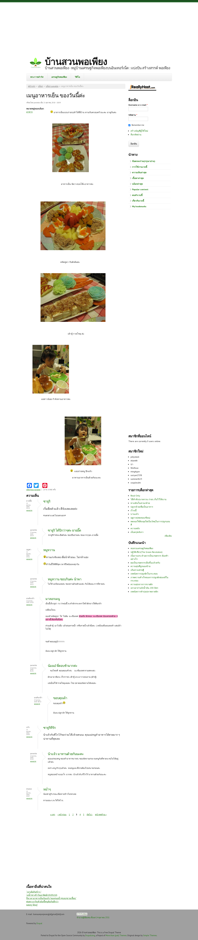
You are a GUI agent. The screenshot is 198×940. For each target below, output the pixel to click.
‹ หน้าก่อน (62, 814)
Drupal (39, 923)
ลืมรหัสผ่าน (136, 134)
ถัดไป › (90, 814)
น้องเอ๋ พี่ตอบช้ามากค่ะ (62, 666)
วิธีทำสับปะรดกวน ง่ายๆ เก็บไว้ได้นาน (148, 499)
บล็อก (40, 86)
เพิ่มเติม (168, 535)
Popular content (140, 189)
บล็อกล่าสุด (137, 183)
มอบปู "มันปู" (32, 904)
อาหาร (29, 111)
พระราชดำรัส (36, 77)
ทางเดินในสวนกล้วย (140, 503)
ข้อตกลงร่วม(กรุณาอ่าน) (143, 161)
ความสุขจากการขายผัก (142, 584)
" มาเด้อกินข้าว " (33, 891)
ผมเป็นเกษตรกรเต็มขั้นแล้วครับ (145, 562)
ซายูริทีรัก (49, 728)
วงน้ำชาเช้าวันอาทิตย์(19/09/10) (41, 895)
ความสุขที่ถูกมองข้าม (141, 566)
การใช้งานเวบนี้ (139, 166)
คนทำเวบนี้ (137, 195)
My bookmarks (139, 206)
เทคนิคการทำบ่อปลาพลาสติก (144, 591)
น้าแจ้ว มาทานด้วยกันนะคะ (66, 754)
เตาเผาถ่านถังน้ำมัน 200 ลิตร (144, 587)
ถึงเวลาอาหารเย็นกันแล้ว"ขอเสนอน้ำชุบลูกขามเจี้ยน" (51, 898)
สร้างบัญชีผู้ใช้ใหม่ (139, 130)
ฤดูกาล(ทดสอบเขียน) (140, 517)
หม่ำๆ (47, 789)
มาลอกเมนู (52, 599)
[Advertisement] (99, 27)
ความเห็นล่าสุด (139, 172)
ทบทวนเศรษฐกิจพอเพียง (142, 548)
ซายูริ (46, 501)
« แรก (52, 814)
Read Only (135, 495)
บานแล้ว (135, 514)
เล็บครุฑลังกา (137, 532)
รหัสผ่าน (132, 115)
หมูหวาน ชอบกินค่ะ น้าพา (64, 579)
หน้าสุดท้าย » (100, 814)
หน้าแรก (31, 86)
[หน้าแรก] (35, 63)
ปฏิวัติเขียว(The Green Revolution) (146, 552)
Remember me (138, 125)
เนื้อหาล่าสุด (138, 178)
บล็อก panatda (52, 86)
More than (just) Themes (116, 935)
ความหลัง (135, 528)
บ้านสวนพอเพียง (76, 61)
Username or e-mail (138, 105)
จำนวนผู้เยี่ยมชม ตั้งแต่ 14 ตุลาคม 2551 (93, 917)
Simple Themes (150, 935)
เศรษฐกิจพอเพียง (59, 77)
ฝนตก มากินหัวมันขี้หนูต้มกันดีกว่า (42, 901)
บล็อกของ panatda (33, 490)
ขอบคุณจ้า (60, 698)
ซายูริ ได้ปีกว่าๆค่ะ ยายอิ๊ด (64, 530)
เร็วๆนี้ (134, 510)
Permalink (29, 510)
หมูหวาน (49, 550)
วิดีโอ (77, 77)
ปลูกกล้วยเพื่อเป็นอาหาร (142, 506)
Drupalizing (90, 935)
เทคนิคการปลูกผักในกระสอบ (144, 573)
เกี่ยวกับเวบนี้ (138, 200)
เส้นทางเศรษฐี (137, 570)
